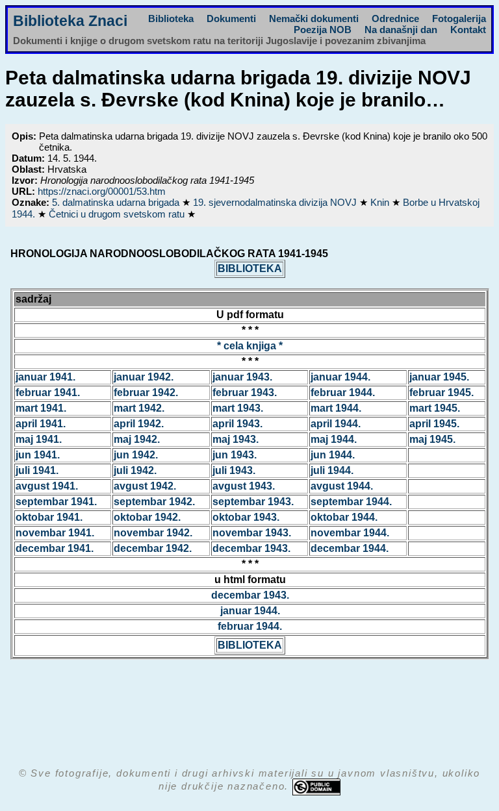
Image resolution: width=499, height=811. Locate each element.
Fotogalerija (459, 18)
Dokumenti (231, 18)
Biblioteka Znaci (70, 21)
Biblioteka (171, 18)
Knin (381, 202)
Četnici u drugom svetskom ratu (118, 213)
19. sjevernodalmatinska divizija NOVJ (276, 202)
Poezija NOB (323, 29)
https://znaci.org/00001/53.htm (102, 191)
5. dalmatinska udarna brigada (117, 202)
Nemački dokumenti (314, 18)
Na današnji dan (401, 29)
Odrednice (395, 18)
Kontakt (468, 29)
